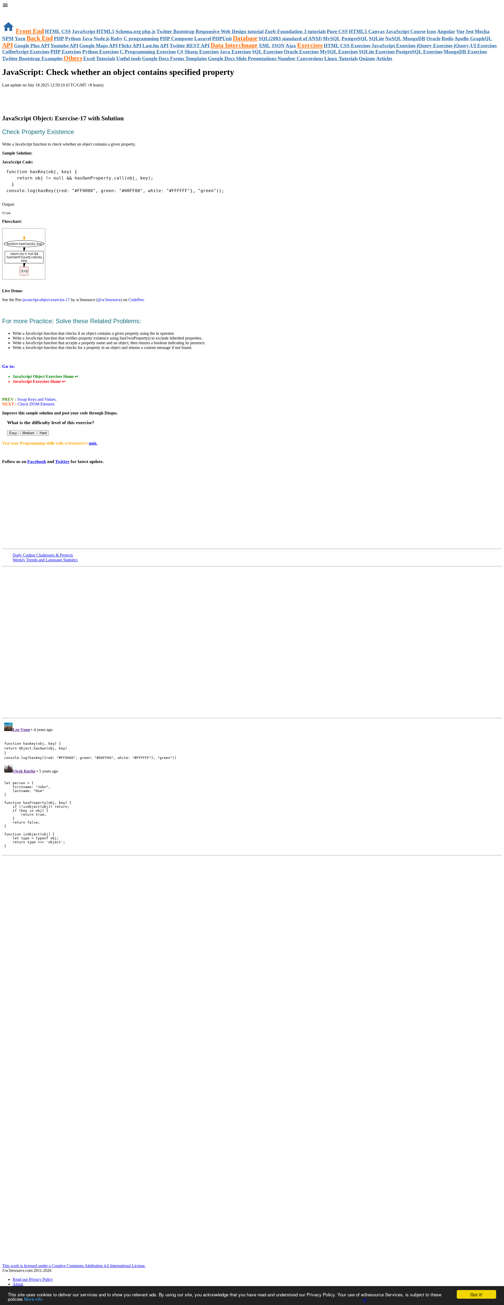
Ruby (117, 38)
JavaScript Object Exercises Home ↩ (45, 376)
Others (73, 58)
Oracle (433, 38)
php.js (148, 31)
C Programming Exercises (148, 51)
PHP (59, 38)
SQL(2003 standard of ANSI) (290, 38)
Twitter (62, 461)
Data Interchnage (234, 45)
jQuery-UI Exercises (475, 45)
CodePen (136, 299)
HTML (52, 31)
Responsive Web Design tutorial (230, 31)
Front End (30, 31)
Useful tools (128, 58)
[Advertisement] (63, 98)
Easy (13, 433)
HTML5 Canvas (367, 31)
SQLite (376, 38)
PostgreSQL (355, 38)
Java (87, 38)
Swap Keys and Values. (36, 399)
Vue (460, 31)
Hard (43, 433)
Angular (446, 31)
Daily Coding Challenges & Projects (43, 555)
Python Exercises (100, 51)
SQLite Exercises (377, 51)
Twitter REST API (189, 45)
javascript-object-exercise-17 (46, 299)
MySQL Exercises (339, 51)
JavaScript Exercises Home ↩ (39, 381)
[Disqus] (252, 786)
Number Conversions (300, 58)
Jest (469, 31)
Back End (40, 38)
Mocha (482, 31)
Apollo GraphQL (473, 38)
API (7, 45)
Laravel (202, 38)
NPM (8, 38)
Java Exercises (235, 51)
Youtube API (64, 45)
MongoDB (414, 38)
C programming (141, 38)
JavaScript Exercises (393, 45)
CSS (66, 31)
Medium (28, 433)
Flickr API (130, 45)
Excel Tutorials (99, 58)
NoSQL (393, 38)
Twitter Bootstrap (175, 31)
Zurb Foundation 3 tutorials (295, 31)
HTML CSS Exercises (347, 45)
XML (264, 45)
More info (33, 1299)
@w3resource (109, 299)
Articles (384, 58)
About (18, 1284)
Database (245, 38)
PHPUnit (222, 38)
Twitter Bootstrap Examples (32, 58)
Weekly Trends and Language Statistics (45, 560)
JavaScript (83, 31)
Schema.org (128, 31)
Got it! (476, 1294)
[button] (252, 5)
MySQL (331, 38)
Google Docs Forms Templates (174, 58)
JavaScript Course (406, 31)
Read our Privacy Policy (33, 1279)
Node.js (101, 38)
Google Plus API (31, 45)
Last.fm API (155, 45)
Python (73, 38)
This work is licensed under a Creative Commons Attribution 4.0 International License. (74, 1265)
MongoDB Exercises (465, 51)
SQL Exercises (267, 51)
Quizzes (367, 58)
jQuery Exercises (435, 45)
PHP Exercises (65, 51)
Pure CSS (337, 31)
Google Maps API (98, 45)
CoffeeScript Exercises (25, 51)
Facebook (36, 461)
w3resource (11, 11)
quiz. (93, 443)
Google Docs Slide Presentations (242, 58)
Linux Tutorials (341, 58)
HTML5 (105, 31)
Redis (447, 38)
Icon (431, 31)
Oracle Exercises (301, 51)
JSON (278, 45)
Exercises (310, 45)
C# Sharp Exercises (198, 51)
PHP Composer (176, 38)
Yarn (20, 38)
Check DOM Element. (36, 404)
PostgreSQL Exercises (419, 51)
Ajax (291, 45)
